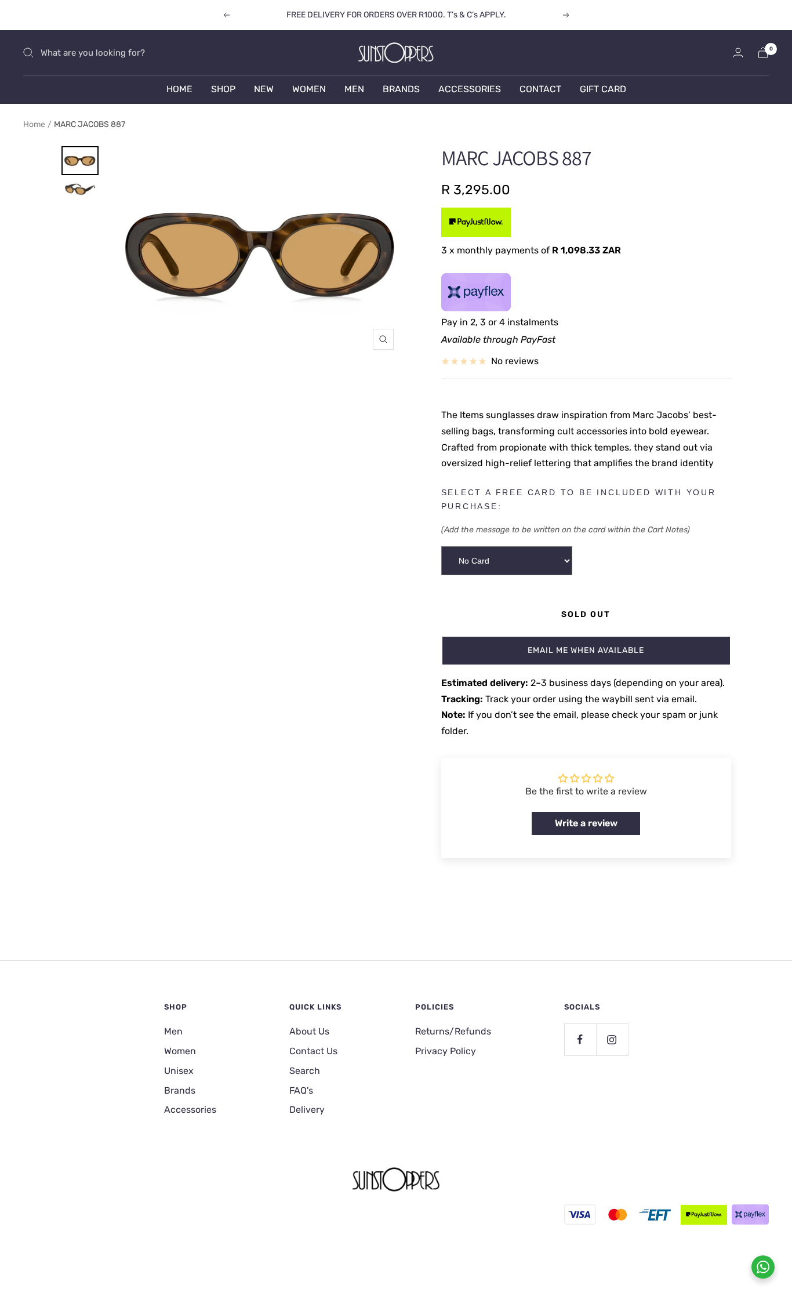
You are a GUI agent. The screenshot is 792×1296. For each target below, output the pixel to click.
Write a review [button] (586, 823)
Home (34, 124)
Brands (179, 1090)
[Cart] (763, 52)
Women (180, 1051)
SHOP (223, 89)
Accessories (190, 1109)
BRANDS (401, 89)
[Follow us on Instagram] (612, 1039)
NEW (264, 89)
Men (173, 1031)
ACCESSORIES (469, 89)
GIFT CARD (603, 89)
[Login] (738, 52)
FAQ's (301, 1090)
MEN (354, 89)
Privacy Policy (445, 1051)
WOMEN (309, 89)
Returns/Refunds (453, 1031)
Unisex (179, 1070)
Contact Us (313, 1051)
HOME (179, 89)
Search (304, 1070)
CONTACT (540, 89)
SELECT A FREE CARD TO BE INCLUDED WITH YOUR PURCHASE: (578, 499)
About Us (309, 1031)
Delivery (307, 1109)
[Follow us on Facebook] (580, 1039)
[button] (586, 651)
